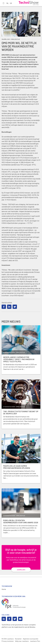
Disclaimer (18, 639)
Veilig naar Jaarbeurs (22, 641)
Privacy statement (8, 641)
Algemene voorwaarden (30, 639)
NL (7, 3)
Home (4, 589)
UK (11, 3)
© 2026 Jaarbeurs (8, 639)
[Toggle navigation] (3, 3)
